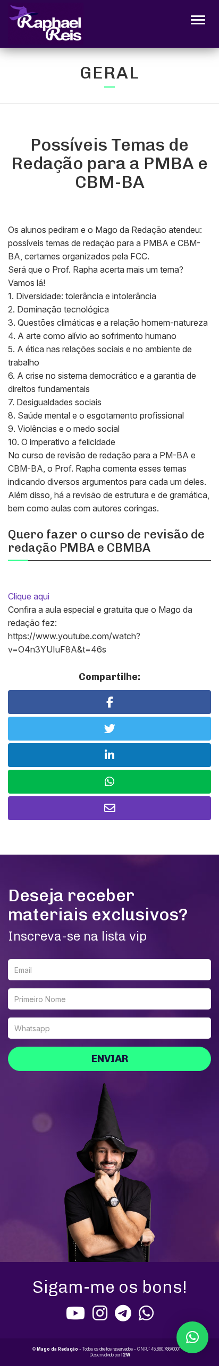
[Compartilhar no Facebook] (109, 702)
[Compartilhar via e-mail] (109, 808)
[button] (192, 1337)
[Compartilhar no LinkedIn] (109, 755)
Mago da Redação (57, 1349)
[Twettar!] (109, 729)
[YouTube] (75, 1312)
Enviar (109, 1058)
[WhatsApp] (146, 1312)
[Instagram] (99, 1312)
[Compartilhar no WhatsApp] (109, 782)
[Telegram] (123, 1312)
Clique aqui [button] (28, 596)
